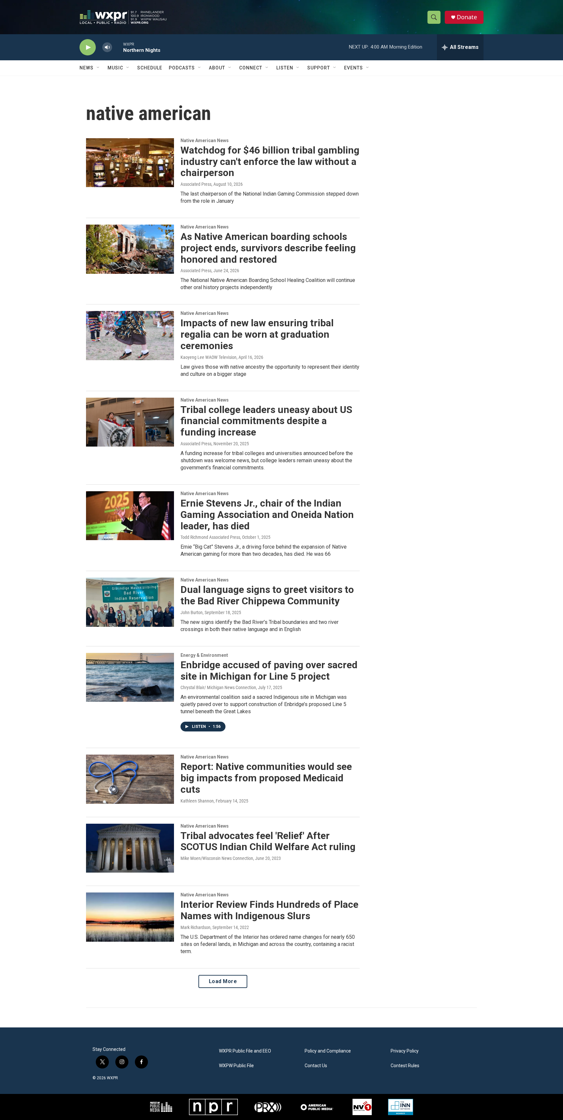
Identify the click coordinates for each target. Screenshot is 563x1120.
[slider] (118, 47)
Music (115, 67)
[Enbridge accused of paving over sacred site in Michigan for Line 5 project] (130, 677)
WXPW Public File (236, 1065)
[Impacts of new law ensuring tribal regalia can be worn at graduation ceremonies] (130, 335)
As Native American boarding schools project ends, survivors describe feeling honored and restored (268, 248)
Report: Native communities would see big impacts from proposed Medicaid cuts (266, 778)
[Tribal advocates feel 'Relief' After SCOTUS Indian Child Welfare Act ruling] (130, 848)
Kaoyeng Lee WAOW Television (208, 357)
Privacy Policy (405, 1051)
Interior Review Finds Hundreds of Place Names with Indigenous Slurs (269, 910)
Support (318, 67)
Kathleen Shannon (197, 800)
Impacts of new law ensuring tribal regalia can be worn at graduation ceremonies (257, 334)
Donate (467, 17)
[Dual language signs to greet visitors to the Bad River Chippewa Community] (130, 602)
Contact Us (316, 1065)
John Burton (191, 612)
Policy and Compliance (328, 1051)
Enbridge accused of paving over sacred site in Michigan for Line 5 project (268, 670)
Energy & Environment (204, 655)
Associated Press (195, 184)
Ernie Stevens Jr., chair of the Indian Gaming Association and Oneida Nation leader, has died (267, 514)
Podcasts (182, 67)
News (86, 67)
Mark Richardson (195, 927)
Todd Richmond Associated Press (210, 537)
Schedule (149, 67)
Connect (250, 67)
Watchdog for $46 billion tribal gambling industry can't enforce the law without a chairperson (269, 161)
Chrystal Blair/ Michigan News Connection (218, 687)
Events (353, 67)
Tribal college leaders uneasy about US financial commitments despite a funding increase (266, 421)
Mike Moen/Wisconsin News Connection (216, 858)
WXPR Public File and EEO (245, 1051)
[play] (87, 47)
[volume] (107, 47)
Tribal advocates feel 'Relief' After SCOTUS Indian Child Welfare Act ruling (267, 841)
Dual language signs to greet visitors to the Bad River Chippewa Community (267, 595)
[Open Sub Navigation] (98, 67)
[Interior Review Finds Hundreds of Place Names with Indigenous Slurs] (130, 916)
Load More (223, 981)
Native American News (204, 140)
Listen (284, 67)
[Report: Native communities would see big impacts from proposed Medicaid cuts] (130, 779)
